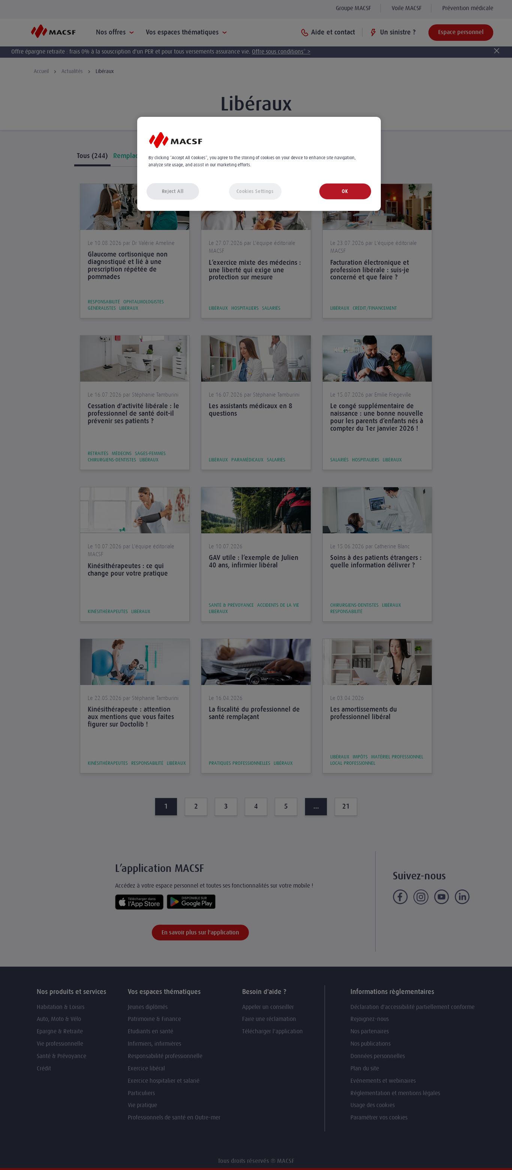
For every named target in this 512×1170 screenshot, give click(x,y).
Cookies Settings (255, 191)
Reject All (173, 191)
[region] (259, 164)
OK (345, 191)
